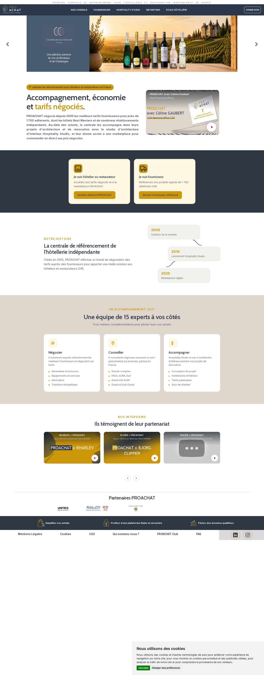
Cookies (65, 534)
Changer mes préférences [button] (166, 668)
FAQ (198, 534)
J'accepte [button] (143, 668)
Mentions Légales (30, 534)
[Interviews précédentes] (127, 478)
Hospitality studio (128, 9)
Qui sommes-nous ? (126, 534)
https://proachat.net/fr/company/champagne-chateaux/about (132, 17)
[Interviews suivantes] (136, 478)
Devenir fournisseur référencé (160, 195)
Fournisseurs (102, 9)
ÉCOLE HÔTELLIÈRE (176, 9)
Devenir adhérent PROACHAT (94, 195)
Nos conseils (79, 9)
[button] (6, 43)
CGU (92, 534)
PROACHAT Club (167, 534)
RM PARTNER (153, 9)
